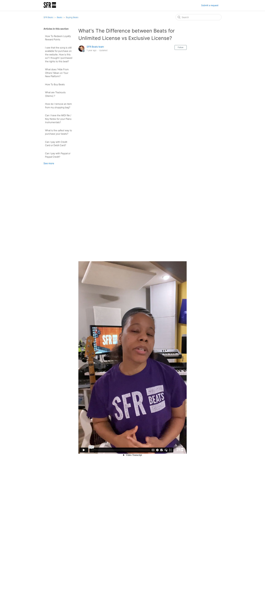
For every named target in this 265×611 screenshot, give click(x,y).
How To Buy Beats (55, 84)
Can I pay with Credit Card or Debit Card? (56, 143)
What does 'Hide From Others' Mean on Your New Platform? (57, 73)
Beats (59, 17)
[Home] (50, 7)
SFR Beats (48, 17)
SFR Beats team (95, 46)
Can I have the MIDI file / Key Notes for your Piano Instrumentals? (58, 119)
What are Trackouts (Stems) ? (55, 94)
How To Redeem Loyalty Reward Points (58, 38)
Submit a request (209, 5)
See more (49, 163)
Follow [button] (180, 47)
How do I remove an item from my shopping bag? (58, 105)
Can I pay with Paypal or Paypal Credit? (57, 155)
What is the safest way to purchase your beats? (58, 132)
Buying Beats (72, 17)
